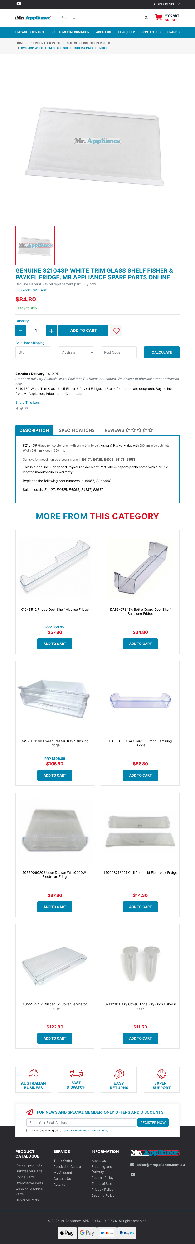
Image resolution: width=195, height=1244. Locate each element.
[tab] (34, 430)
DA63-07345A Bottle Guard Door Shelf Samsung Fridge (140, 611)
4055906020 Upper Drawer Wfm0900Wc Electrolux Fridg (55, 874)
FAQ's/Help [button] (126, 32)
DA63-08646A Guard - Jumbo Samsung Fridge (140, 743)
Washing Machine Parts (29, 1191)
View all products (28, 1165)
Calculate (162, 352)
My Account (63, 1172)
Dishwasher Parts (28, 1171)
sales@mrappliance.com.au (161, 1164)
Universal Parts (27, 1200)
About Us (103, 32)
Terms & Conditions (74, 1130)
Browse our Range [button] (30, 32)
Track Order (63, 1161)
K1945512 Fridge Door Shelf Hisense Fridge (55, 609)
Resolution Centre (67, 1167)
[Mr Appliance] (33, 17)
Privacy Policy (99, 1130)
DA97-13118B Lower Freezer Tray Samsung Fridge (55, 743)
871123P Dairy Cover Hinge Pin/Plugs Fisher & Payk (140, 1006)
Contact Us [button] (151, 32)
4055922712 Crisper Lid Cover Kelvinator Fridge (55, 1006)
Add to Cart (83, 330)
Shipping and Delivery (102, 1169)
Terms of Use (102, 1183)
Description (34, 430)
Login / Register (166, 4)
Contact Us (62, 1178)
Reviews (115, 430)
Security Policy (103, 1195)
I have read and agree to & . (69, 1130)
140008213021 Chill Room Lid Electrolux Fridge (140, 872)
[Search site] (146, 17)
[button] (116, 330)
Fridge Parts (24, 1177)
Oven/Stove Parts (29, 1183)
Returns (59, 1184)
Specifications (77, 430)
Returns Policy (103, 1177)
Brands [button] (173, 32)
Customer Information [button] (70, 32)
